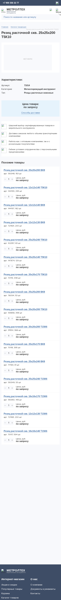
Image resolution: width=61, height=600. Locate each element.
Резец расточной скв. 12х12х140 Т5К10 (25, 187)
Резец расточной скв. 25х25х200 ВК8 (24, 292)
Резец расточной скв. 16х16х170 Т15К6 (25, 396)
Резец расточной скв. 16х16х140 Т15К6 (25, 431)
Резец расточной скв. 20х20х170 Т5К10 (25, 274)
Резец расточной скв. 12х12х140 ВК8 (24, 205)
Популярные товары (11, 589)
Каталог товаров (10, 597)
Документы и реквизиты (42, 589)
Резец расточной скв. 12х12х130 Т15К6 (25, 414)
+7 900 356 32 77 (11, 3)
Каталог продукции (18, 27)
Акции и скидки (9, 584)
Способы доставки (30, 112)
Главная (4, 27)
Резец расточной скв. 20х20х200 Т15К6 (25, 327)
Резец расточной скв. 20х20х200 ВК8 (24, 170)
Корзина (5, 593)
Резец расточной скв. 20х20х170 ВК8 (24, 344)
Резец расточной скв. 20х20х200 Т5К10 (25, 309)
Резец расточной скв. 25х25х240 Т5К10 (25, 240)
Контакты (35, 593)
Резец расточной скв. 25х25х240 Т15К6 (25, 379)
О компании (36, 584)
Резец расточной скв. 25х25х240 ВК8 (24, 361)
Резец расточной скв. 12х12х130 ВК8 (24, 222)
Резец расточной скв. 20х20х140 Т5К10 (25, 257)
